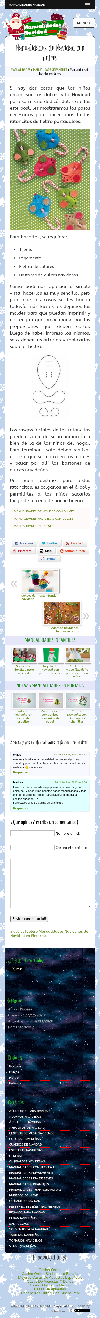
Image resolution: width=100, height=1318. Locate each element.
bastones (16, 1066)
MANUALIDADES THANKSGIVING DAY (35, 1189)
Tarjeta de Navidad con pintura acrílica (50, 669)
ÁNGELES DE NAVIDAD (25, 1122)
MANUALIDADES (20, 70)
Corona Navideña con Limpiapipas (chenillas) (77, 716)
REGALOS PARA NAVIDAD (27, 1212)
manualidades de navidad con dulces (44, 511)
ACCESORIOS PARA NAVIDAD (29, 1111)
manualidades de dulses (34, 526)
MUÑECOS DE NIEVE (23, 1195)
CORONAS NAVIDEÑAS (25, 1139)
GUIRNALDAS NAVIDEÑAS (27, 1161)
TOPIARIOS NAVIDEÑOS (25, 1240)
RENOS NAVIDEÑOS (23, 1218)
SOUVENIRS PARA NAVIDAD (28, 1229)
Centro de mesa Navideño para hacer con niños (77, 671)
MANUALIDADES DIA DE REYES (31, 1178)
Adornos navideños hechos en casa (65, 629)
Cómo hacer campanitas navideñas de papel (50, 716)
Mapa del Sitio (63, 1306)
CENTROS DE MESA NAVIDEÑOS (31, 1133)
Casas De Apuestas (50, 1289)
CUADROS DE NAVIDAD (25, 1144)
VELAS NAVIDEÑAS (22, 1246)
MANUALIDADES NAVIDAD (27, 4)
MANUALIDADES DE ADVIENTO (31, 1173)
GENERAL (15, 1156)
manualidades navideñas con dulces (43, 518)
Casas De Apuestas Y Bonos (50, 1281)
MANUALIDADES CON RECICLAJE (32, 1167)
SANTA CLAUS (19, 1223)
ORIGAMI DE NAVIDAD (24, 1201)
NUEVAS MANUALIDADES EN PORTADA (50, 685)
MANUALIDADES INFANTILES (50, 70)
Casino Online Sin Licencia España (50, 1274)
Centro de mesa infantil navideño (38, 597)
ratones (15, 1083)
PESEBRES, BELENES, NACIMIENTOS (35, 1206)
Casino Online (50, 1270)
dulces (14, 1072)
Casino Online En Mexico (50, 1285)
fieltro (14, 1077)
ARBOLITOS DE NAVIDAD (26, 1127)
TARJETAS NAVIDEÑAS (25, 1235)
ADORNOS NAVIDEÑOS (25, 1116)
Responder (20, 772)
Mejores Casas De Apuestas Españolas (50, 1278)
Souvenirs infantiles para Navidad (23, 669)
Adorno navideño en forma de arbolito (23, 716)
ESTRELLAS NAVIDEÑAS (26, 1150)
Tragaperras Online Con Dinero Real (50, 1293)
